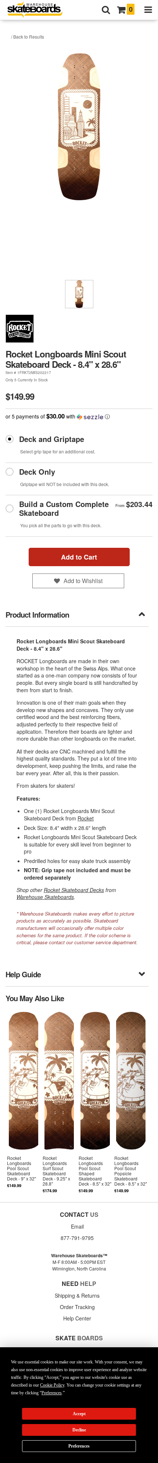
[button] (79, 416)
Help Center (77, 1318)
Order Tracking (77, 1307)
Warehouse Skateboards (45, 897)
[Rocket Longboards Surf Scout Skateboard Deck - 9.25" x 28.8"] (59, 1102)
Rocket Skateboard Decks (74, 890)
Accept (79, 1413)
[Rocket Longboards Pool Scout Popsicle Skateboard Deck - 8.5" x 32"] (130, 1102)
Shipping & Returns (77, 1295)
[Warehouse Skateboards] (38, 10)
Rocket (86, 818)
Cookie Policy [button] (52, 1385)
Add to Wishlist (83, 580)
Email (77, 1226)
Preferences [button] (52, 1392)
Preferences (79, 1446)
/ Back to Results (27, 36)
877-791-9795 (77, 1237)
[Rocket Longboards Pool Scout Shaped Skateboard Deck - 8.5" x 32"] (95, 1102)
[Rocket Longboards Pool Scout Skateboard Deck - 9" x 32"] (23, 1102)
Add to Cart (79, 557)
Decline (79, 1430)
